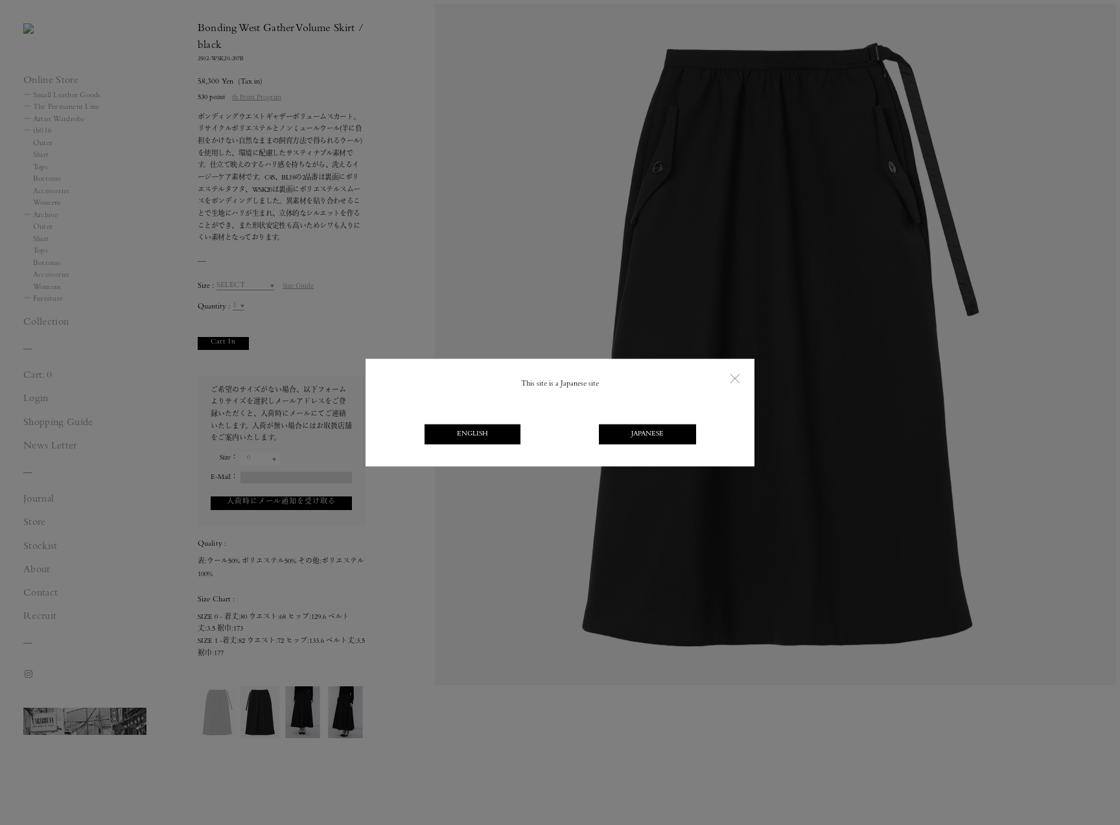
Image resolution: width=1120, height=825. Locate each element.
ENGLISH (472, 433)
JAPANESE (647, 433)
